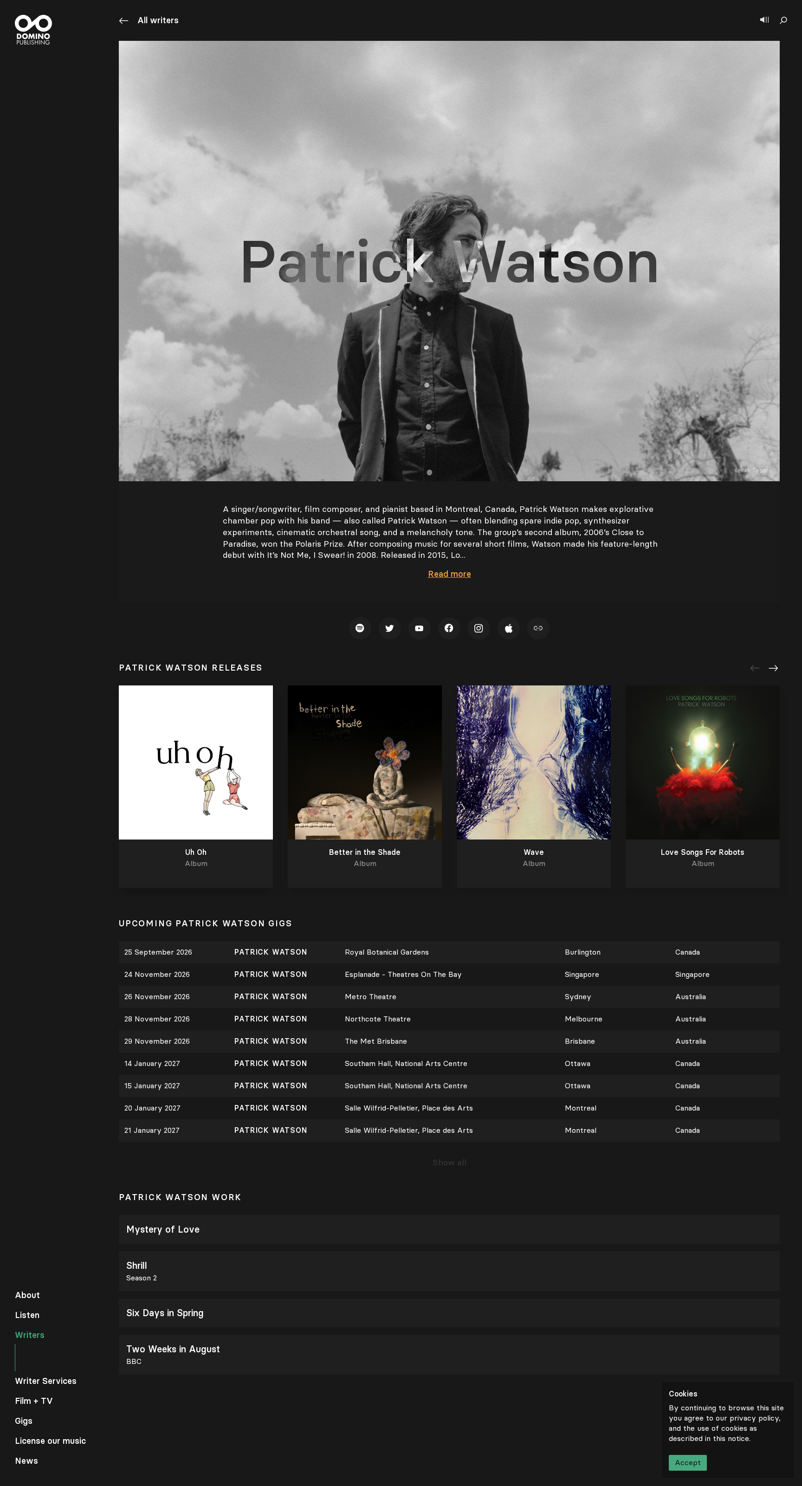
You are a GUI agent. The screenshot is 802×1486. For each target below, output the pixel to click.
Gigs (23, 1421)
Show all (449, 1162)
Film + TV (34, 1401)
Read (449, 574)
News (26, 1461)
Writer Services (46, 1381)
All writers (158, 20)
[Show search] (783, 20)
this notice (731, 1438)
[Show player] (764, 20)
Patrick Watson (272, 952)
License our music (50, 1441)
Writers (30, 1335)
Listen (27, 1315)
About (27, 1295)
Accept (688, 1462)
